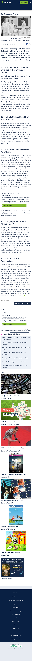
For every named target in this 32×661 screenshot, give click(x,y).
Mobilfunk (24, 2)
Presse (16, 625)
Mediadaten (16, 628)
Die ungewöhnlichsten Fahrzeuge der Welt (15, 358)
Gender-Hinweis (16, 621)
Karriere (16, 632)
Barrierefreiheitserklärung (16, 600)
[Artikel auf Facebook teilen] (27, 44)
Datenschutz (16, 607)
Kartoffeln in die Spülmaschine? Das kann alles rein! (16, 348)
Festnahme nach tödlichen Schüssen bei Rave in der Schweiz (16, 338)
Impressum (16, 604)
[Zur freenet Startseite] (6, 2)
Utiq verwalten (16, 614)
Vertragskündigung (16, 635)
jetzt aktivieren (8, 205)
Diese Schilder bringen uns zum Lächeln (14, 362)
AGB (16, 618)
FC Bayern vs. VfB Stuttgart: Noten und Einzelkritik (14, 353)
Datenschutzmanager (16, 611)
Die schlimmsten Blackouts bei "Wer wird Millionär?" (14, 343)
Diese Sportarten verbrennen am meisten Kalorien (14, 366)
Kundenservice (16, 597)
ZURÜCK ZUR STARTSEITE (22, 304)
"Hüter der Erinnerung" (17, 95)
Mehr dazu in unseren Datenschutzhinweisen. (19, 332)
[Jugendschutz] (16, 646)
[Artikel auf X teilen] (30, 44)
